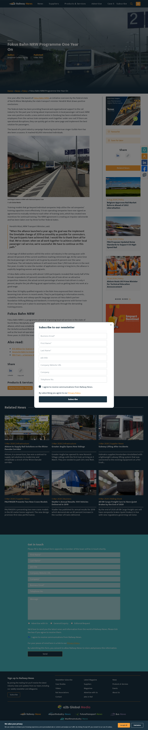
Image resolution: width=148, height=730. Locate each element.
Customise (137, 725)
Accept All (123, 725)
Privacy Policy (74, 393)
